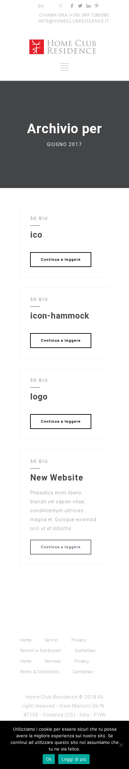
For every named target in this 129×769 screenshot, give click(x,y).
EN (41, 6)
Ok (49, 759)
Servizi (51, 640)
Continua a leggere (61, 259)
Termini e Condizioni (41, 650)
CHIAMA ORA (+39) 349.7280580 (74, 15)
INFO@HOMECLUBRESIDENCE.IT (73, 21)
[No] (120, 745)
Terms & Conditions (40, 672)
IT (61, 6)
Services (53, 661)
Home (25, 640)
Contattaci (85, 650)
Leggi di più (74, 759)
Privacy (78, 640)
